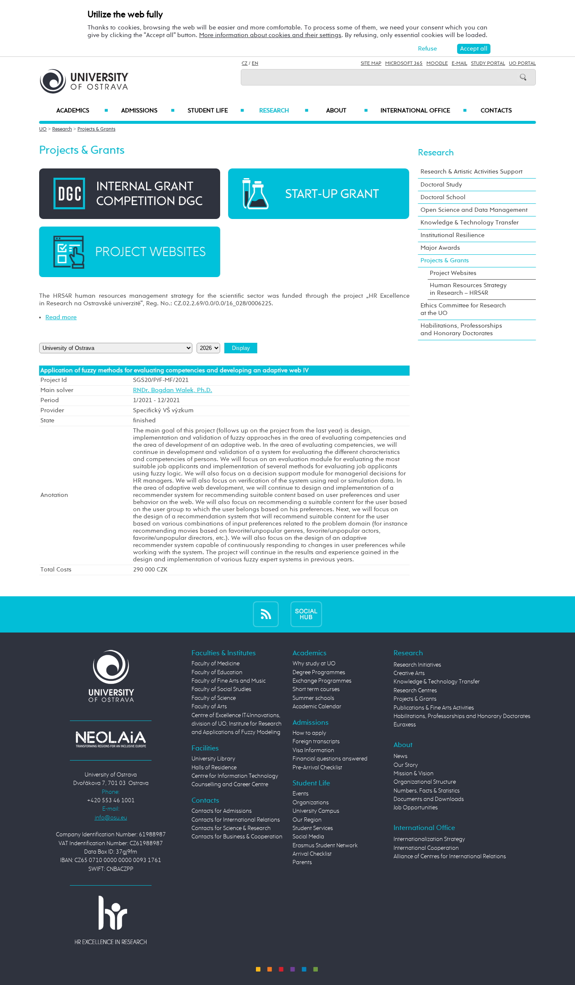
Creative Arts (409, 673)
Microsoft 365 (404, 63)
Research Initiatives (417, 665)
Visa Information (313, 750)
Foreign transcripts (316, 742)
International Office (424, 111)
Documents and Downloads (429, 799)
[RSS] (266, 614)
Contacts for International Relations (236, 820)
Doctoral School (443, 197)
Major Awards (440, 248)
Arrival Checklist (312, 854)
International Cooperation (426, 848)
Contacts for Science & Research (231, 828)
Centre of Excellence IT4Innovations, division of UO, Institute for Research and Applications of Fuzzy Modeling (237, 724)
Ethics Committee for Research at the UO (463, 309)
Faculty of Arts (209, 707)
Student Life (216, 111)
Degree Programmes (319, 672)
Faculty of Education (217, 672)
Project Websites (453, 273)
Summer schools (313, 698)
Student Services (313, 828)
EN (255, 63)
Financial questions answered (330, 759)
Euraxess (405, 725)
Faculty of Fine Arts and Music (229, 681)
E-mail (459, 63)
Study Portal (488, 63)
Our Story (406, 765)
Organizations (311, 803)
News (400, 756)
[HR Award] (110, 919)
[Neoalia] (110, 739)
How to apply (309, 733)
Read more (61, 317)
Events (301, 794)
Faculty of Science (214, 698)
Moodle (437, 63)
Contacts (496, 111)
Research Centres (415, 691)
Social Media (308, 837)
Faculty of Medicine (216, 664)
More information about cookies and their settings (270, 35)
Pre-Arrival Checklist (317, 768)
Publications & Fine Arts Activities (434, 708)
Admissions (148, 111)
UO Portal (522, 63)
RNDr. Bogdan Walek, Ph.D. (172, 390)
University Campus (316, 811)
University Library (213, 759)
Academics (82, 111)
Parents (302, 862)
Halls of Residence (214, 768)
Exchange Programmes (322, 681)
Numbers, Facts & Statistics (427, 791)
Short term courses (316, 689)
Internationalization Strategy (429, 839)
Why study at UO (314, 664)
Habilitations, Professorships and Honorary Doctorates (461, 329)
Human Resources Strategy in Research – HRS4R (468, 289)
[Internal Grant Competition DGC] (129, 193)
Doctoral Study (441, 185)
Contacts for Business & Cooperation (237, 837)
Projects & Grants (96, 129)
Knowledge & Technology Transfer (470, 222)
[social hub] (306, 614)
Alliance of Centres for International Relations (450, 857)
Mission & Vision (414, 774)
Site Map (371, 63)
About (347, 111)
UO (43, 129)
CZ (245, 63)
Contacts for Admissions (222, 811)
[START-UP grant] (318, 193)
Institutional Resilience (452, 235)
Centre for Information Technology (235, 776)
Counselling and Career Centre (230, 784)
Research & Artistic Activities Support (471, 171)
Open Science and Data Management (474, 210)
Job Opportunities (416, 808)
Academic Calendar (317, 707)
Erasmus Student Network (325, 846)
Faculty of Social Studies (221, 689)
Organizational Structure (425, 782)
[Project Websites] (129, 251)
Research (283, 111)
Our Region (307, 820)
